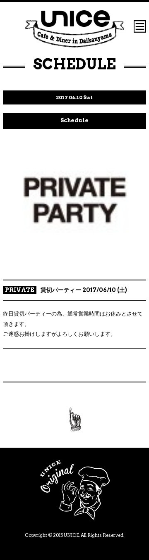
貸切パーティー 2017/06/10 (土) (84, 290)
